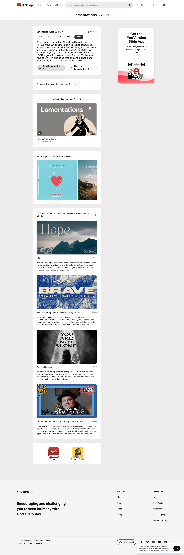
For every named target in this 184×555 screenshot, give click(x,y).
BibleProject (46, 142)
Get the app (142, 5)
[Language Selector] (153, 5)
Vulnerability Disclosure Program (29, 543)
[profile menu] (162, 5)
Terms (47, 541)
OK (177, 548)
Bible (40, 5)
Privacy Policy (38, 541)
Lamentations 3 (51, 138)
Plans (49, 5)
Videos (58, 5)
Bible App (53, 459)
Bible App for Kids (78, 459)
